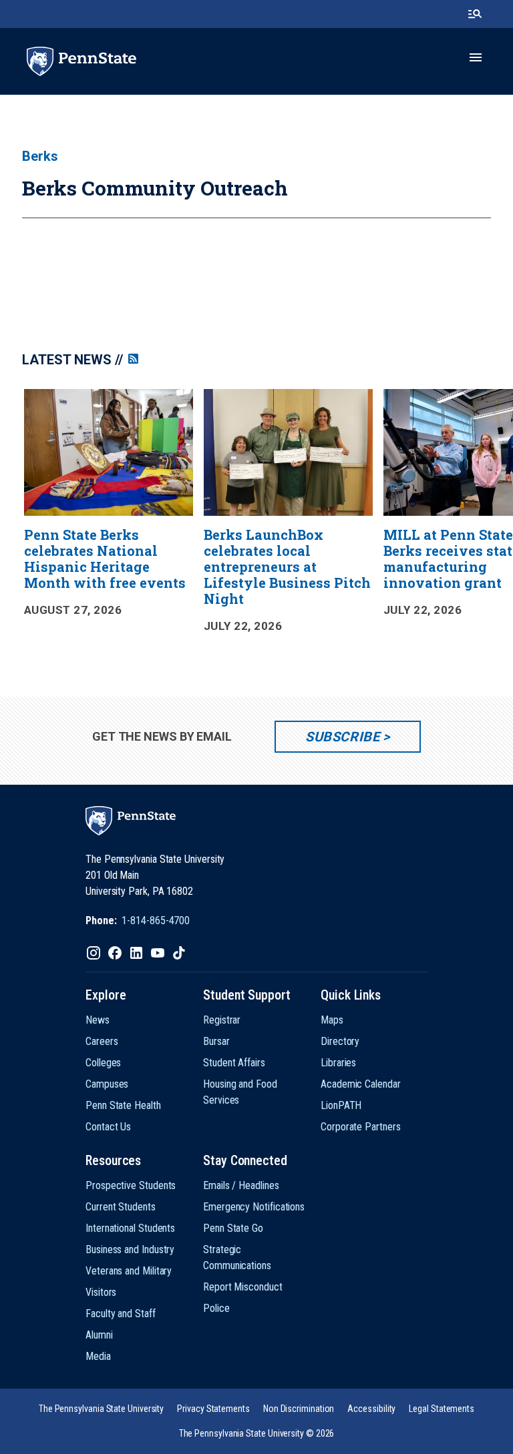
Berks (40, 156)
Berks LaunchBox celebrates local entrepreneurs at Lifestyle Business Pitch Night (287, 566)
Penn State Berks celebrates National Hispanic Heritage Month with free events (105, 558)
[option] (109, 511)
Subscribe (342, 737)
